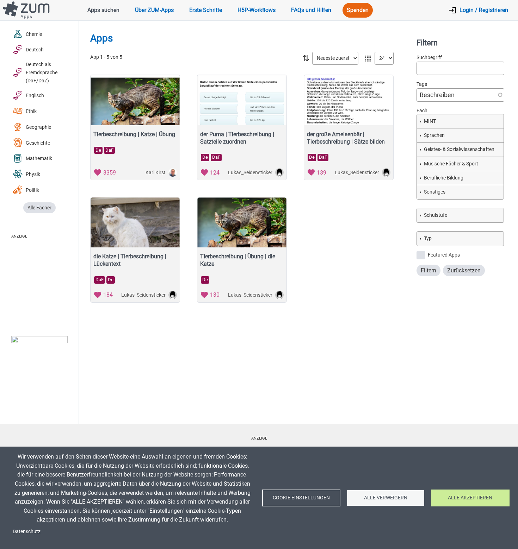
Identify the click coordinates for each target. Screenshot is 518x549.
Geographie (38, 127)
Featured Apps (444, 255)
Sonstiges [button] (434, 192)
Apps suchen (103, 10)
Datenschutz (27, 531)
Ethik (31, 111)
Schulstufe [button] (435, 215)
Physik (33, 174)
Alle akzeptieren (470, 497)
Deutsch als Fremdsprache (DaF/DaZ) (41, 73)
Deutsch (35, 50)
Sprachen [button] (434, 135)
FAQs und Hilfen (311, 10)
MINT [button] (430, 121)
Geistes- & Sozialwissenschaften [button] (459, 149)
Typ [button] (428, 238)
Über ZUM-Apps (154, 10)
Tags (422, 84)
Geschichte (38, 143)
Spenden (358, 10)
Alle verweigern (385, 497)
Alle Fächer (39, 208)
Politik (32, 190)
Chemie (34, 34)
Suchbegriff (429, 58)
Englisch (35, 96)
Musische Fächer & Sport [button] (451, 163)
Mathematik (39, 159)
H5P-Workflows (257, 10)
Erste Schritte (205, 10)
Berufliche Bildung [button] (443, 178)
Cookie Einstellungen (301, 497)
